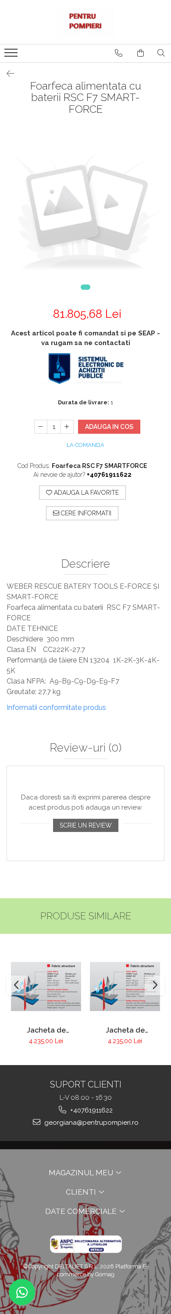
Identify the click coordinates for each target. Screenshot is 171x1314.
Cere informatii (85, 513)
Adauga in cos (109, 426)
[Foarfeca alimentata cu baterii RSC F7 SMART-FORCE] (85, 213)
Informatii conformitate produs (56, 707)
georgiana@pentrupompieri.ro (91, 1123)
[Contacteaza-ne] (118, 53)
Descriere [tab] (85, 564)
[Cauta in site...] (161, 53)
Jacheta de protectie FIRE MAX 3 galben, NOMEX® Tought (125, 1030)
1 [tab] (85, 287)
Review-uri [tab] (85, 748)
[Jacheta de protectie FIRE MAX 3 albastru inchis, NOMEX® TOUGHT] (46, 986)
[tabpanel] (85, 213)
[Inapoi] (6, 73)
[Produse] (12, 55)
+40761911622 (90, 1110)
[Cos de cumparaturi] (140, 53)
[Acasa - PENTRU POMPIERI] (85, 22)
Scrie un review (86, 825)
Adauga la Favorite (85, 492)
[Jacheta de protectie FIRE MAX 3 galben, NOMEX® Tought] (125, 986)
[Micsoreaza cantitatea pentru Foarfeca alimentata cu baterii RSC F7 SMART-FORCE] (40, 427)
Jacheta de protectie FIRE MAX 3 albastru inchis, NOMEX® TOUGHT (46, 1030)
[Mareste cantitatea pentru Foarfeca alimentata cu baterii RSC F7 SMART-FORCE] (67, 427)
